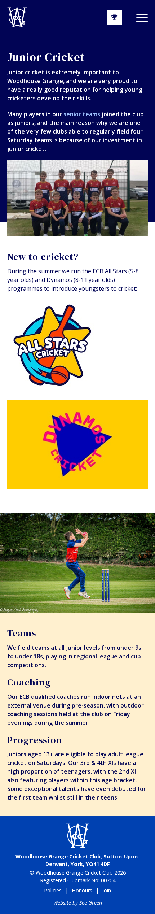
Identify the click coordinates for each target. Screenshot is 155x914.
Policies (53, 890)
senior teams (81, 114)
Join (106, 890)
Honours (82, 890)
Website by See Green (77, 902)
